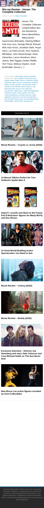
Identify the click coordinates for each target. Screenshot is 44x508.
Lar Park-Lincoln (24, 95)
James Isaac (18, 91)
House (12, 85)
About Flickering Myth (26, 467)
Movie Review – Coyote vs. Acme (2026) (21, 145)
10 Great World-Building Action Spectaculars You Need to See (17, 251)
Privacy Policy (23, 497)
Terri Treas (18, 101)
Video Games (26, 452)
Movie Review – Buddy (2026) (16, 318)
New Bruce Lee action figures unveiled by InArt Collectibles (21, 392)
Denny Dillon (17, 82)
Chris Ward (18, 76)
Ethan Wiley (26, 82)
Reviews (33, 76)
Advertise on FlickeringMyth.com (26, 471)
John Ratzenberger (31, 91)
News (26, 414)
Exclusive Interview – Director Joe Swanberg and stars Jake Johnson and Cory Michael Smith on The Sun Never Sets (21, 355)
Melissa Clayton (19, 97)
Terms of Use (12, 497)
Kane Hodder (22, 93)
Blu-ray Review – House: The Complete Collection (19, 10)
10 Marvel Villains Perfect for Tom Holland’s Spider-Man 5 (18, 178)
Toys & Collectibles (26, 456)
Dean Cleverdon (26, 80)
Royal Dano (19, 99)
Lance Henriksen (11, 95)
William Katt (28, 101)
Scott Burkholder (31, 99)
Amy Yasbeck (19, 78)
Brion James (14, 80)
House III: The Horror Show (15, 87)
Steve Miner (9, 101)
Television (26, 444)
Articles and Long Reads (26, 425)
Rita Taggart (9, 99)
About (26, 464)
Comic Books (26, 448)
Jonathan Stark (10, 93)
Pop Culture (26, 437)
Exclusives (26, 433)
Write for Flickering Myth (26, 475)
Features (26, 422)
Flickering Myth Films (26, 460)
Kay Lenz (31, 93)
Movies (26, 76)
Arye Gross (28, 78)
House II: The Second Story (26, 85)
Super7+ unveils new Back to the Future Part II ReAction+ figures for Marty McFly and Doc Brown (22, 215)
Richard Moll (31, 97)
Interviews (26, 429)
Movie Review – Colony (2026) (16, 286)
